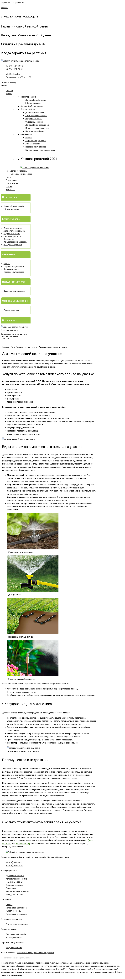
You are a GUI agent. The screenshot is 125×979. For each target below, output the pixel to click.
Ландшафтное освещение (37, 125)
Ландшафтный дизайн (35, 100)
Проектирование (28, 97)
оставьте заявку (23, 843)
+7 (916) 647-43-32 (30, 975)
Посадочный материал (16, 171)
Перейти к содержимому (12, 2)
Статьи (9, 186)
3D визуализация (33, 103)
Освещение (9, 239)
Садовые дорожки (34, 122)
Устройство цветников (35, 140)
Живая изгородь (32, 144)
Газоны (28, 137)
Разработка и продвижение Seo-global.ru (35, 953)
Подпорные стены (33, 119)
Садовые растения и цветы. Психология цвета (14, 335)
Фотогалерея (12, 183)
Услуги (9, 94)
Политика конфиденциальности (15, 958)
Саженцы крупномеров (21, 174)
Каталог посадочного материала (40, 150)
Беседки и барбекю (34, 131)
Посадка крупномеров (35, 147)
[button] (8, 82)
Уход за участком (11, 310)
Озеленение (26, 134)
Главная (9, 90)
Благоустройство (28, 109)
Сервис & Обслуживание (32, 106)
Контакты (10, 189)
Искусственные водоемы (37, 128)
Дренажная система (34, 112)
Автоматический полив (36, 116)
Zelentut (4, 7)
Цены (8, 177)
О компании (11, 180)
